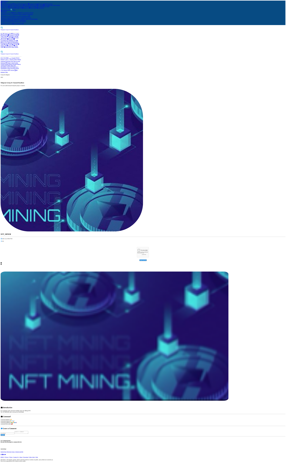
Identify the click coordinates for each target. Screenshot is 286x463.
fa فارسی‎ (9, 16)
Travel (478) (31, 6)
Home (6, 1)
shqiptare (3, 72)
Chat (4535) (41, 8)
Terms (10, 457)
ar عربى (8, 12)
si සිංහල (16, 20)
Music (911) (5, 6)
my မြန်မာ (12, 23)
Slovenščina (3, 67)
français (11, 59)
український (4, 65)
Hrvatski (15, 64)
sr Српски (7, 23)
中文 (4, 58)
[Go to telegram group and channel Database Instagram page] (1, 454)
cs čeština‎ (22, 19)
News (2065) (17, 4)
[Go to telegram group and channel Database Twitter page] (5, 454)
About (21, 457)
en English (3, 12)
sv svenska (17, 17)
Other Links (32, 457)
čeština (8, 65)
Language (4, 11)
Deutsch (2, 59)
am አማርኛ (3, 20)
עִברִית (2, 70)
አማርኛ (8, 67)
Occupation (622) (48, 5)
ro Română (23, 17)
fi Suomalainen (22, 20)
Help (14, 10)
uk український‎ (15, 19)
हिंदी (6, 63)
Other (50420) (56, 5)
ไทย (14, 61)
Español (14, 58)
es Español (25, 12)
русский (18, 61)
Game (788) (39, 6)
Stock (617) (25, 4)
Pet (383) (12, 8)
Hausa (17, 68)
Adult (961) (50, 4)
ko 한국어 (30, 12)
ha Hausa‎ (14, 21)
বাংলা (11, 67)
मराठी (9, 70)
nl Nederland (30, 14)
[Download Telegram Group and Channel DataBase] (11, 10)
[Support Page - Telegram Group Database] (3, 1)
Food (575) (26, 8)
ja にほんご (9, 14)
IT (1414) (40, 5)
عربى (10, 58)
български (13, 68)
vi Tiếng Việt (28, 19)
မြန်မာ (16, 70)
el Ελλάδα (12, 17)
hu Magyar (28, 17)
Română (7, 64)
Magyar (11, 64)
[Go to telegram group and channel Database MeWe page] (3, 454)
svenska (2, 64)
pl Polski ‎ (12, 20)
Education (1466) (6, 5)
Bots (3, 10)
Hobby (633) (5, 8)
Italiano (19, 59)
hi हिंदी (28, 16)
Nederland (3, 61)
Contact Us (16, 457)
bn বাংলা (7, 20)
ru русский (18, 16)
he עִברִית (19, 21)
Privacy (7, 457)
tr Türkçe (19, 14)
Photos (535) (12, 6)
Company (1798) (33, 4)
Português (8, 61)
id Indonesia (24, 16)
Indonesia (3, 63)
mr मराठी (3, 23)
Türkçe (15, 59)
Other (22, 23)
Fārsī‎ (12, 61)
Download (7, 10)
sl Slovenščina (34, 19)
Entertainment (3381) (22, 6)
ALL (3, 4)
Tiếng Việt (13, 65)
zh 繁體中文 (13, 12)
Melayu (19, 64)
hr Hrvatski (3, 19)
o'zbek (8, 68)
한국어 (17, 58)
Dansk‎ (9, 63)
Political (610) (8, 4)
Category (4, 2)
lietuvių (5, 70)
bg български (8, 21)
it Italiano (24, 14)
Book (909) (27, 5)
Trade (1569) (42, 4)
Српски (12, 70)
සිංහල (17, 67)
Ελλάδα (16, 63)
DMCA (2, 457)
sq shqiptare (18, 23)
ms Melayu (9, 19)
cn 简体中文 (20, 12)
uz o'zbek (3, 21)
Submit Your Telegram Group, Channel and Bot (12, 451)
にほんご (7, 59)
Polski (13, 67)
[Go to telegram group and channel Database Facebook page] (2, 454)
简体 (7, 58)
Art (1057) (34, 5)
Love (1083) (33, 8)
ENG (2, 58)
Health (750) (19, 8)
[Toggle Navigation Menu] (1, 1)
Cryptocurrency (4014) (17, 5)
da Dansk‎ (3, 17)
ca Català (7, 17)
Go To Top (3, 449)
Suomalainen (4, 68)
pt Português (3, 16)
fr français (14, 14)
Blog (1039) (46, 6)
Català (12, 63)
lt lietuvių (24, 21)
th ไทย (13, 16)
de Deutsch (3, 14)
